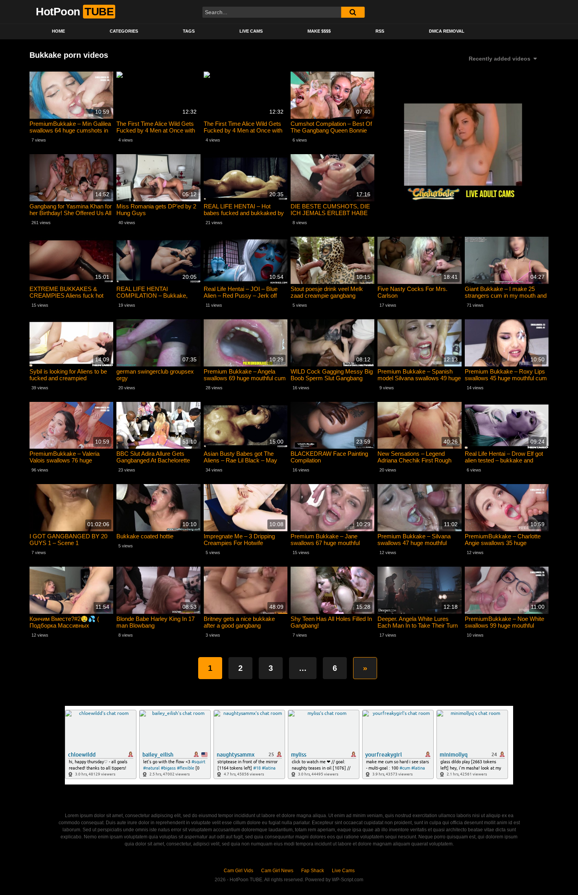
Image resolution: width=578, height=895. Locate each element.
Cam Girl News (277, 870)
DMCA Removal (446, 31)
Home (58, 31)
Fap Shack (312, 870)
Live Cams (251, 31)
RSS (380, 31)
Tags (189, 31)
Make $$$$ (319, 31)
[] (352, 12)
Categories (124, 31)
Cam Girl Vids (238, 870)
